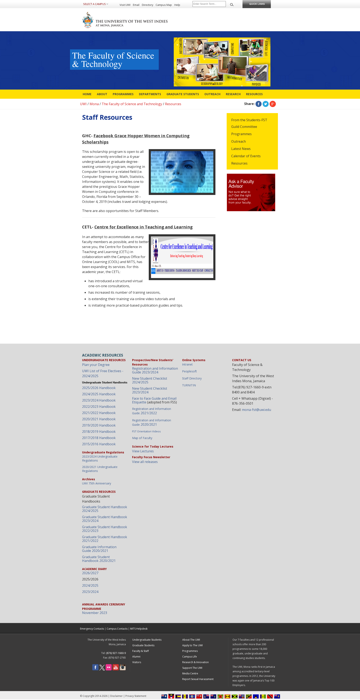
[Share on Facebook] (258, 103)
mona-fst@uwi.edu (256, 409)
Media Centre (190, 673)
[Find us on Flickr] (109, 669)
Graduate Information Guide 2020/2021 (99, 549)
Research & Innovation (195, 662)
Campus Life (189, 656)
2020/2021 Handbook (99, 419)
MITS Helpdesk (139, 628)
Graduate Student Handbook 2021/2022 (104, 539)
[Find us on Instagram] (123, 669)
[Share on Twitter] (265, 103)
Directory (147, 5)
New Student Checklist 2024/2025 (149, 380)
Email (136, 5)
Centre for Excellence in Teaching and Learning (143, 227)
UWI (83, 104)
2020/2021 (151, 422)
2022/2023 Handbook (99, 406)
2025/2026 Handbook (99, 388)
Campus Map (164, 5)
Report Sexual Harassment (198, 679)
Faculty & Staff (140, 651)
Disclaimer (116, 696)
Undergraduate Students (146, 639)
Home (87, 94)
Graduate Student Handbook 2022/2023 (104, 529)
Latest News (241, 148)
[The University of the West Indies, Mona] (136, 19)
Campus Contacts (117, 628)
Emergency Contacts (92, 628)
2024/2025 (90, 585)
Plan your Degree (96, 364)
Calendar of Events (246, 156)
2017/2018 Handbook (99, 437)
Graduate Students (182, 94)
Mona (94, 104)
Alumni (136, 656)
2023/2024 (90, 591)
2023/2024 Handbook (99, 400)
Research (233, 94)
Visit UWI (125, 5)
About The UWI (191, 639)
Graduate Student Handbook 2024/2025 (104, 509)
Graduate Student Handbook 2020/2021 (99, 559)
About (102, 94)
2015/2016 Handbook (99, 444)
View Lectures (143, 451)
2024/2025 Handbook (99, 394)
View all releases (145, 461)
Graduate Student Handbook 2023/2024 (104, 519)
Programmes (123, 94)
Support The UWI (192, 668)
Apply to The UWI (192, 645)
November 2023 (94, 612)
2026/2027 (90, 573)
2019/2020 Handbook (99, 425)
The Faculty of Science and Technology (132, 104)
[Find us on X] (102, 669)
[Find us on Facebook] (95, 669)
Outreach (212, 94)
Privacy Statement (135, 696)
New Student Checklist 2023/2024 (149, 390)
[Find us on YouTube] (115, 669)
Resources (254, 94)
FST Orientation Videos (146, 431)
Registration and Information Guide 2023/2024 (155, 370)
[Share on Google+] (273, 103)
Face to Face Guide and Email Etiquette (154, 400)
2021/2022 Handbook (99, 413)
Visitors (136, 662)
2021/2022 (151, 411)
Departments (150, 94)
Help (177, 5)
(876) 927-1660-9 (116, 653)
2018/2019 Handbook (99, 431)
